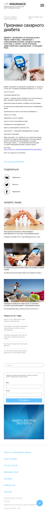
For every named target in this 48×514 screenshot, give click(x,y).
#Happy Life (9, 485)
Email (8, 391)
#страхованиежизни (14, 162)
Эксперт (8, 492)
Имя (7, 382)
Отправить (24, 400)
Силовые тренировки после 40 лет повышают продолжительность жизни (15, 337)
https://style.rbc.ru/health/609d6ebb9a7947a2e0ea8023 (23, 149)
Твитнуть (15, 184)
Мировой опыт (11, 472)
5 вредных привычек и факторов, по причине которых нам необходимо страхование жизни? (22, 304)
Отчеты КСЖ (10, 466)
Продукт (8, 479)
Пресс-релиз (10, 459)
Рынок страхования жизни (17, 452)
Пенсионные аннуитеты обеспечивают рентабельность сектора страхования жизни (21, 233)
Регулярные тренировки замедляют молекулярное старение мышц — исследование (16, 328)
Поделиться (16, 177)
